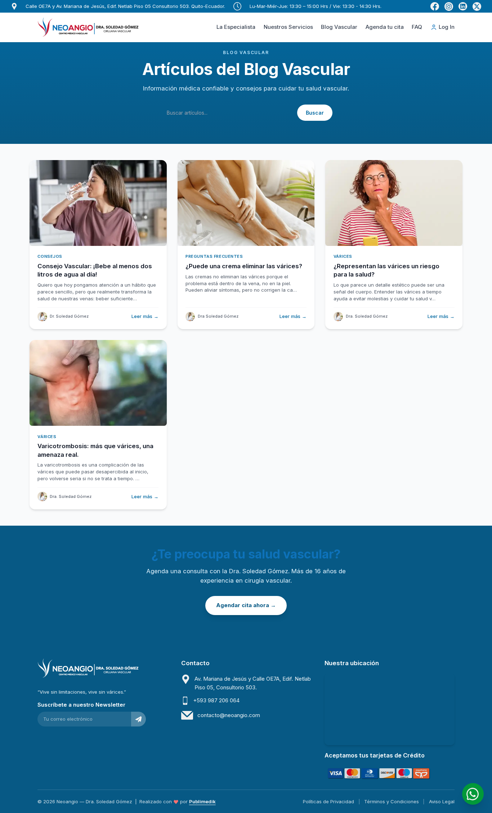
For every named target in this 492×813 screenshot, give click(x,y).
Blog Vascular (339, 26)
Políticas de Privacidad (328, 801)
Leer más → (144, 316)
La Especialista (235, 26)
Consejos (49, 256)
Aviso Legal (442, 801)
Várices (343, 256)
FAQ (417, 26)
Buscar (315, 113)
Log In (447, 26)
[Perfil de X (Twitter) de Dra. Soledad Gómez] (477, 6)
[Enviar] (138, 719)
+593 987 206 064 (216, 700)
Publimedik (202, 801)
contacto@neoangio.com (228, 715)
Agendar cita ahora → (246, 605)
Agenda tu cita (385, 26)
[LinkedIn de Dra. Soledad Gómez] (463, 6)
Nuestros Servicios (288, 26)
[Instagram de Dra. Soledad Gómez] (448, 6)
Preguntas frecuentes (214, 256)
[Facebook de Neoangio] (434, 6)
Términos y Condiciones (391, 801)
